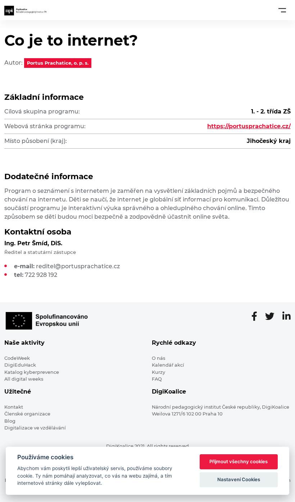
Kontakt (13, 407)
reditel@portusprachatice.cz (78, 266)
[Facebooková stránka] (257, 317)
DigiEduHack (20, 365)
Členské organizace (27, 414)
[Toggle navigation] (282, 10)
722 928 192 (41, 274)
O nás (158, 358)
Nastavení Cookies (238, 479)
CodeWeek (17, 358)
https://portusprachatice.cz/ (249, 126)
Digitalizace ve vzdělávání (35, 428)
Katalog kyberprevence (31, 372)
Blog (9, 421)
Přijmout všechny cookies (238, 461)
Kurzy (158, 372)
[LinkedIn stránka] (286, 317)
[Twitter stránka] (272, 317)
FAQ (157, 379)
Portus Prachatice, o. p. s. (57, 63)
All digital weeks (23, 379)
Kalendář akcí (168, 365)
